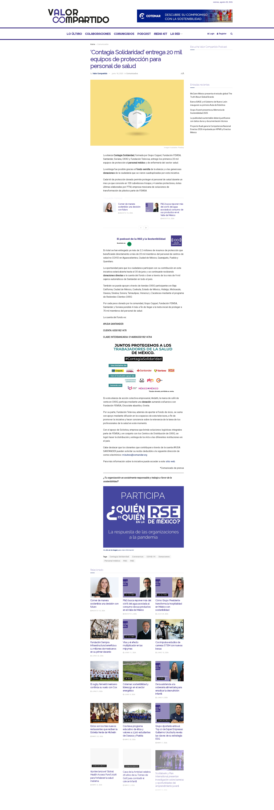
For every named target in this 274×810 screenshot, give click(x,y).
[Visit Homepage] (77, 16)
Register (222, 33)
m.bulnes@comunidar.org (134, 455)
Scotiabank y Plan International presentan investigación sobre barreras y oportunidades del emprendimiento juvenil (169, 777)
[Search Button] (231, 33)
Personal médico (112, 561)
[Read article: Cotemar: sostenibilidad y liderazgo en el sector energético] (137, 671)
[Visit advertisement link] (185, 16)
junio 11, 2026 (130, 653)
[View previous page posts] (141, 228)
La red (175, 33)
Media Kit (160, 33)
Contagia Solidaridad (119, 557)
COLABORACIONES (98, 33)
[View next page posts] (146, 228)
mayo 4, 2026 (97, 784)
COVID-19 (151, 557)
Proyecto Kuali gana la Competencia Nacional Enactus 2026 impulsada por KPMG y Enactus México (210, 129)
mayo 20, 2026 (129, 739)
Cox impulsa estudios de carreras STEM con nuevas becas (168, 645)
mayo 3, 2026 (129, 784)
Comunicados (124, 33)
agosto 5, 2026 (168, 218)
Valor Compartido (100, 73)
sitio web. (170, 461)
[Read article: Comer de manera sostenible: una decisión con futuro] (109, 207)
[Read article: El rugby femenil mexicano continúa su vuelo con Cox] (104, 671)
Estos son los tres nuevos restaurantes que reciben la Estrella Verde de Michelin (103, 729)
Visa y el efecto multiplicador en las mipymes (133, 645)
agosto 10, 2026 (126, 213)
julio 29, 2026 (162, 614)
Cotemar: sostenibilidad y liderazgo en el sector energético (135, 687)
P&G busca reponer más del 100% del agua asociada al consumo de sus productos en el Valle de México (172, 209)
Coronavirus (137, 557)
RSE (132, 561)
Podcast (144, 33)
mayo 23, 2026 (97, 736)
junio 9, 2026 (97, 691)
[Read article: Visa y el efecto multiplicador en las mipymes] (137, 629)
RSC (125, 561)
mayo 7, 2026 (162, 743)
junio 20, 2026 (97, 656)
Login (211, 33)
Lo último (74, 33)
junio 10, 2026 (162, 653)
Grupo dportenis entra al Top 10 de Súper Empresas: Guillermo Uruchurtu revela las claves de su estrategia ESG (169, 732)
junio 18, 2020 (117, 73)
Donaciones (164, 557)
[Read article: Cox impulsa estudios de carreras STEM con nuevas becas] (169, 629)
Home (92, 44)
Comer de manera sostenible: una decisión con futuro (129, 207)
